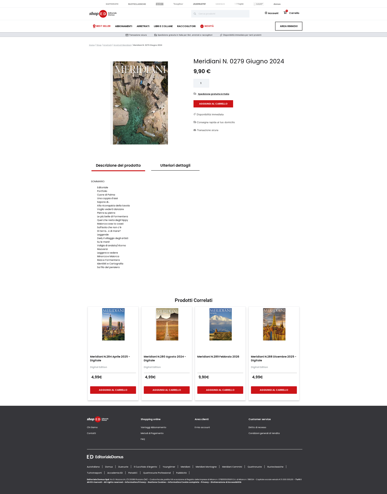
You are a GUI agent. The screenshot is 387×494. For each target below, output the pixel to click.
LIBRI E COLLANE (163, 26)
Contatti (91, 433)
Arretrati (107, 45)
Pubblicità (181, 472)
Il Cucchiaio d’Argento (145, 466)
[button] (288, 26)
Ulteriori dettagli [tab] (175, 165)
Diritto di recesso (257, 427)
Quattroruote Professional (157, 472)
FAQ (143, 439)
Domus (109, 466)
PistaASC (133, 472)
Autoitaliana (93, 466)
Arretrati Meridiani (122, 45)
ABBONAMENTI (123, 26)
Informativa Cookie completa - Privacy (188, 482)
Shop (98, 45)
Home (92, 45)
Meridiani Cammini (232, 466)
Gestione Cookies (157, 482)
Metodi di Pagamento (152, 433)
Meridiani (185, 466)
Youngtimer (169, 466)
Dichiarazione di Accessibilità (226, 482)
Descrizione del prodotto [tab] (118, 165)
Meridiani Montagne (206, 466)
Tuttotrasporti (94, 472)
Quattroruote (255, 466)
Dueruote (123, 466)
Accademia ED (115, 472)
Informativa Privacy (135, 482)
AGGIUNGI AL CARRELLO (213, 103)
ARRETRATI (143, 26)
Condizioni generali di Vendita (264, 433)
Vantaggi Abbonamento (153, 427)
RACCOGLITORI (186, 26)
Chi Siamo (92, 427)
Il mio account (202, 427)
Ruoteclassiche (275, 466)
